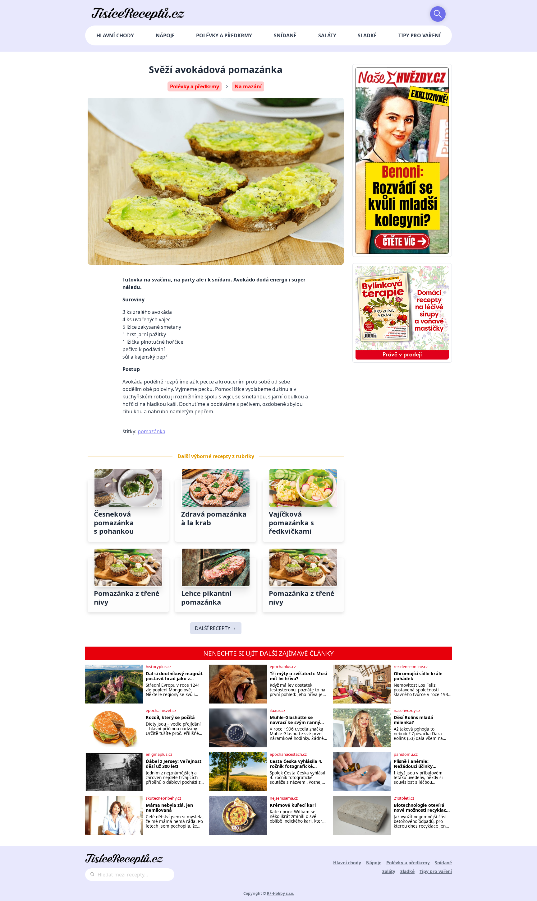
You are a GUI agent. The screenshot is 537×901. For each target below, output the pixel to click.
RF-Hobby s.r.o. (280, 893)
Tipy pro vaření (419, 35)
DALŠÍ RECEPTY (212, 628)
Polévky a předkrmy (224, 35)
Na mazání (248, 86)
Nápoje (165, 35)
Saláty (327, 35)
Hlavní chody (115, 35)
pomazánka (151, 431)
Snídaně (285, 35)
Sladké (367, 35)
